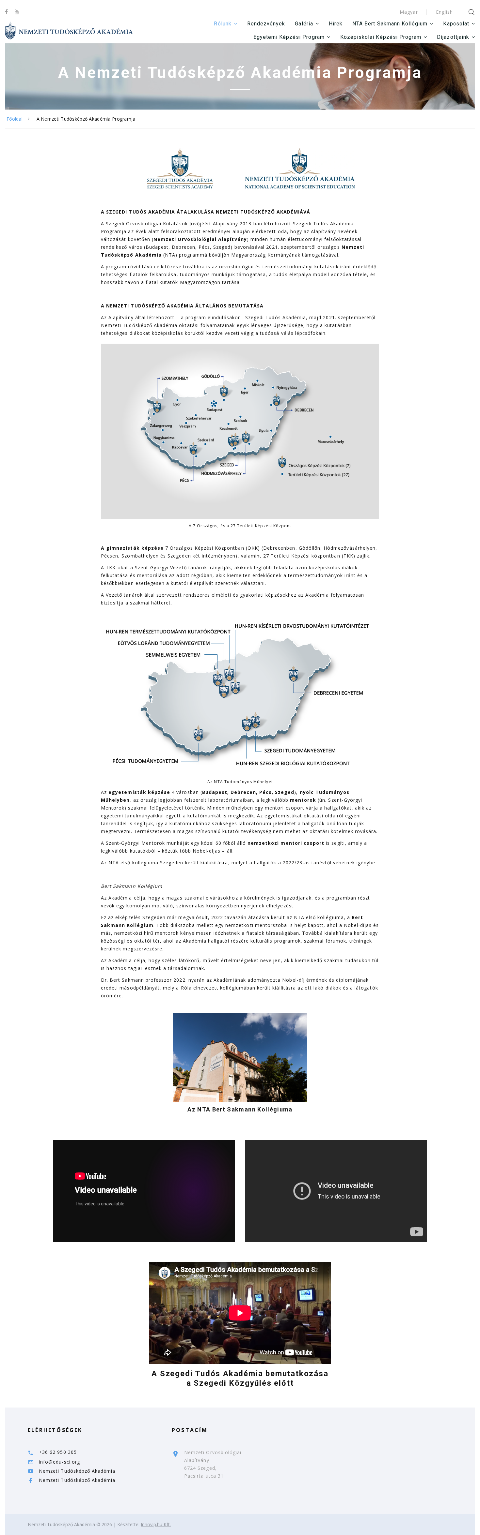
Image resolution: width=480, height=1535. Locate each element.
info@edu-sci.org (59, 1462)
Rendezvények (266, 24)
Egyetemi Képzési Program (289, 37)
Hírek (336, 24)
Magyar (409, 12)
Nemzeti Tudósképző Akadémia (77, 1471)
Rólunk (222, 24)
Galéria (304, 24)
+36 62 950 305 (58, 1452)
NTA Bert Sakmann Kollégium (389, 24)
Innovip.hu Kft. (156, 1524)
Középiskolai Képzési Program (380, 37)
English (444, 12)
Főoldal (15, 119)
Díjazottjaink (453, 37)
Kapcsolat (456, 24)
